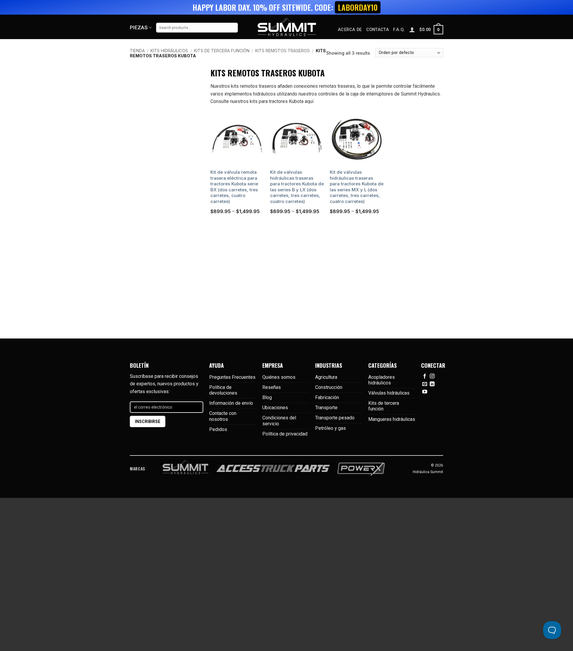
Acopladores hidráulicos (381, 380)
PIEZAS (139, 27)
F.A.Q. (399, 29)
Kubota (138, 171)
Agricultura (326, 377)
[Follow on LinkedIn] (432, 384)
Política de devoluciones (223, 390)
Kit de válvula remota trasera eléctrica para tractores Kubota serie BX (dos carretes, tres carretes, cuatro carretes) (234, 186)
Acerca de (350, 29)
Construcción (328, 387)
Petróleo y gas (330, 428)
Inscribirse (147, 421)
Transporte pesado (335, 418)
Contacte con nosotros (222, 416)
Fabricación (327, 397)
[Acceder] (412, 29)
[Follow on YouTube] (424, 392)
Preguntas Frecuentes (232, 377)
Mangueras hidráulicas (391, 419)
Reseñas (271, 387)
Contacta (377, 29)
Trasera (138, 139)
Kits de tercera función (221, 50)
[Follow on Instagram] (432, 376)
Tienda (137, 50)
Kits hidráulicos (169, 50)
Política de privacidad (284, 434)
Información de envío (231, 403)
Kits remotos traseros (282, 50)
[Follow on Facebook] (424, 376)
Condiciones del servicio (279, 420)
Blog (267, 397)
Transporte (326, 407)
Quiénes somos (278, 377)
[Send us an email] (424, 384)
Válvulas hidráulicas (388, 393)
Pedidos (218, 429)
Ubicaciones (275, 407)
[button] (431, 29)
